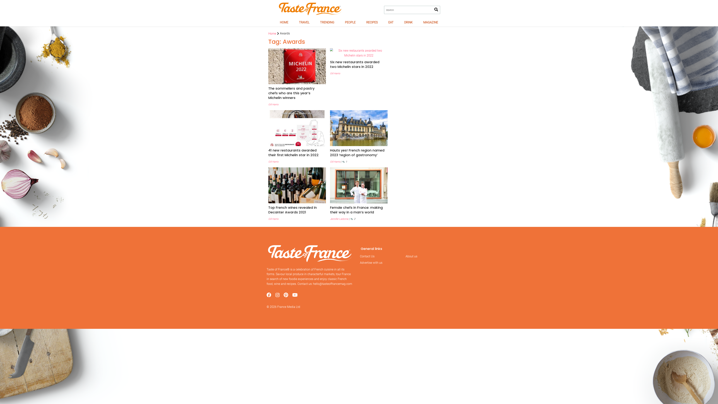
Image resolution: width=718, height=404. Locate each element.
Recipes (372, 22)
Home (284, 22)
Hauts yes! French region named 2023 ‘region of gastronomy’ (357, 152)
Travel (304, 22)
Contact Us (367, 256)
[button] (297, 93)
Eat (391, 22)
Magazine (430, 22)
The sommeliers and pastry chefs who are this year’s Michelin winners (291, 93)
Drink (408, 22)
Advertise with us (371, 262)
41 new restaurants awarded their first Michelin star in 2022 (293, 152)
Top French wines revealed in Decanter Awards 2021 (292, 210)
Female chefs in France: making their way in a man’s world (356, 210)
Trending (327, 22)
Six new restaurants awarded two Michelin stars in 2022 (354, 64)
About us (411, 256)
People (350, 22)
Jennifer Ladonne (339, 219)
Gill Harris (273, 104)
